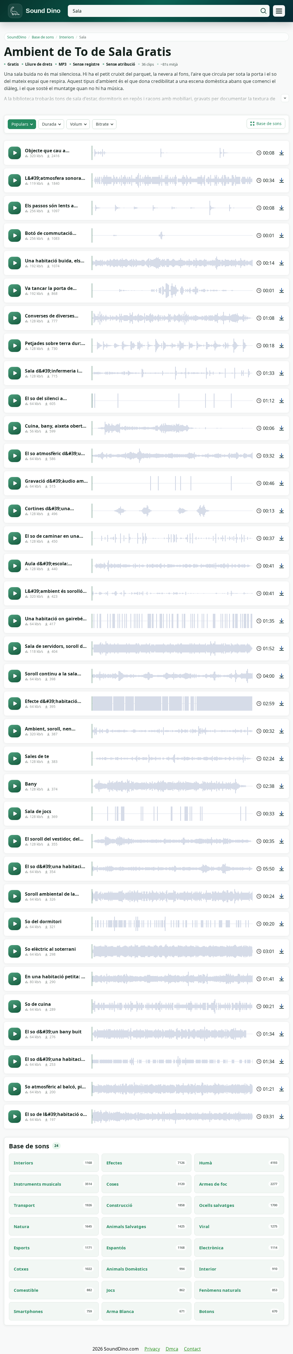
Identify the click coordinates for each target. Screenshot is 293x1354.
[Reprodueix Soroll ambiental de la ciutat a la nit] (14, 896)
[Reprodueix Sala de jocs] (14, 813)
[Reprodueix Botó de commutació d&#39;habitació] (14, 235)
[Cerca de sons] (263, 11)
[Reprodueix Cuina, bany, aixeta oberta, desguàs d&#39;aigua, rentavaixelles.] (14, 428)
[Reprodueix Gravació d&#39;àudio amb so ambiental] (14, 483)
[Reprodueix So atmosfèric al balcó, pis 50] (14, 1089)
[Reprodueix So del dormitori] (14, 923)
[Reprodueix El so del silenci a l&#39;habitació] (14, 400)
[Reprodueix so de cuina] (14, 1006)
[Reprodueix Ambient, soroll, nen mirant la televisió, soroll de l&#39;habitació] (14, 731)
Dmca (172, 1349)
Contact (192, 1349)
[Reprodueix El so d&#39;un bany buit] (14, 1034)
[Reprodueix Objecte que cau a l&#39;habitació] (14, 153)
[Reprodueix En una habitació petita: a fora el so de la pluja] (14, 979)
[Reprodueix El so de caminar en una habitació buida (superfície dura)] (14, 538)
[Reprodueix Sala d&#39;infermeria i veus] (14, 373)
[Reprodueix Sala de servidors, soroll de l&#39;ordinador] (14, 648)
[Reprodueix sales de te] (14, 758)
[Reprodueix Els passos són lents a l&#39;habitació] (14, 208)
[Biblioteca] (279, 11)
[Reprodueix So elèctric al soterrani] (14, 951)
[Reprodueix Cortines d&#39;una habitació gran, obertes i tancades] (14, 510)
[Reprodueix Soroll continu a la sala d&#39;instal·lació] (14, 676)
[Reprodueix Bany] (14, 786)
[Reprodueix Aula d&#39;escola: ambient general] (14, 566)
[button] (266, 123)
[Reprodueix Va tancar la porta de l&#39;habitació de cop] (14, 290)
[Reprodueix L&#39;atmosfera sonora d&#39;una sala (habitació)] (14, 180)
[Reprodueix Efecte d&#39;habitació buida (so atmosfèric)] (14, 703)
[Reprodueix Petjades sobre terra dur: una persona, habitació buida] (14, 345)
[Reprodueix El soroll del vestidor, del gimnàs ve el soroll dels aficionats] (14, 841)
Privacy (152, 1349)
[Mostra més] (285, 98)
